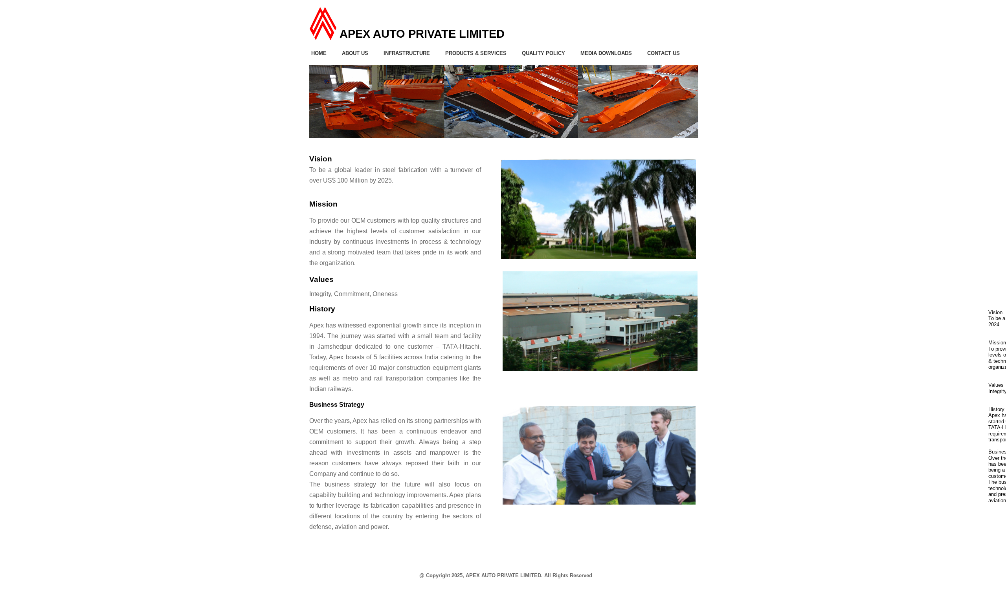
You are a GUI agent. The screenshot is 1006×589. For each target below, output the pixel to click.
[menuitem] (323, 53)
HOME (319, 53)
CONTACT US (663, 53)
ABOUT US (355, 53)
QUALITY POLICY (543, 53)
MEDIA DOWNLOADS (606, 53)
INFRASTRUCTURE (407, 53)
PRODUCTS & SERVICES (476, 53)
